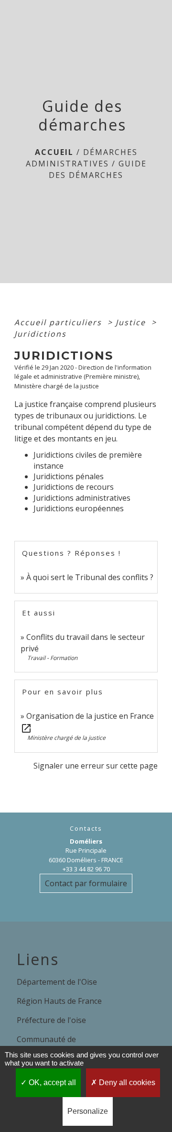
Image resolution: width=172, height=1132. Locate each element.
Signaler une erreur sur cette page (95, 765)
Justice (132, 322)
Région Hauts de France (59, 1001)
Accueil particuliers (59, 322)
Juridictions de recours (73, 487)
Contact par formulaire (86, 883)
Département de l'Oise (57, 982)
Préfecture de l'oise (51, 1020)
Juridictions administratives (81, 498)
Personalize (87, 1111)
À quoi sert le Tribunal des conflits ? (89, 577)
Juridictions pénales (68, 476)
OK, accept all (51, 1082)
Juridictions (40, 334)
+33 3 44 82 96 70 (86, 869)
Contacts (86, 828)
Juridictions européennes (78, 508)
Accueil (54, 152)
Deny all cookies (126, 1082)
